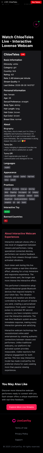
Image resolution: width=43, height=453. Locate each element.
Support (19, 440)
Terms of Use (21, 428)
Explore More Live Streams (21, 407)
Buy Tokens (36, 2)
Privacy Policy (21, 434)
